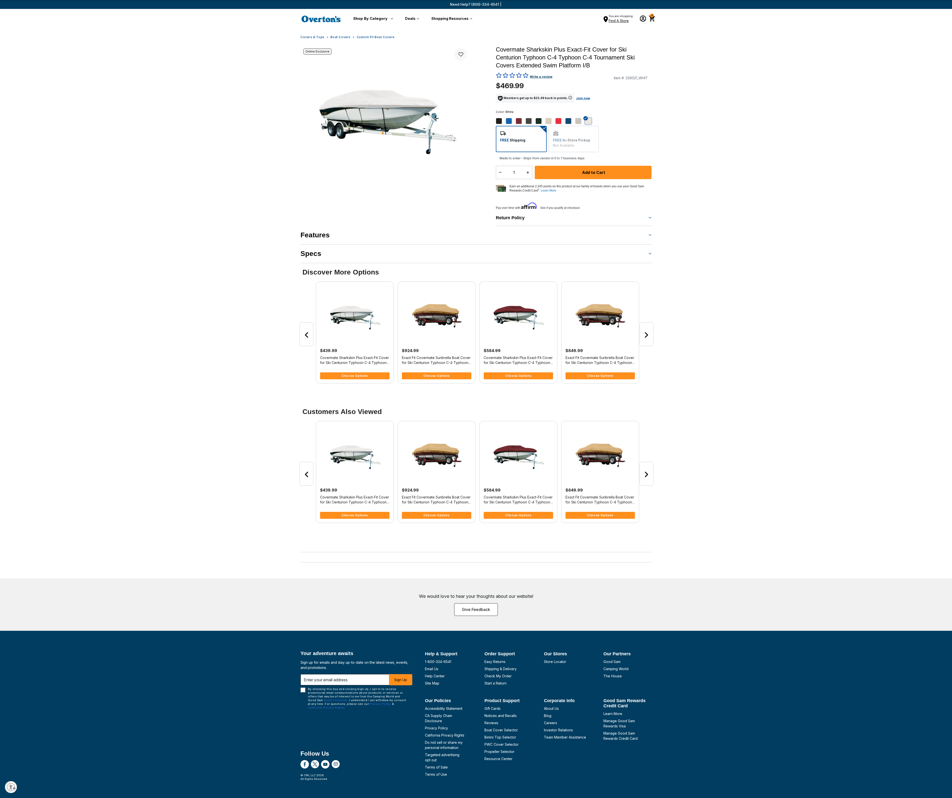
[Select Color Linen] (550, 121)
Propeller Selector (499, 751)
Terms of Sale (436, 767)
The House (612, 676)
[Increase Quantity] (529, 172)
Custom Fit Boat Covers (376, 37)
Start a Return (495, 683)
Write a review (541, 77)
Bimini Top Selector (500, 737)
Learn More (612, 714)
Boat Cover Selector (501, 730)
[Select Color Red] (560, 121)
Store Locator (555, 662)
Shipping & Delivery (500, 669)
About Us (551, 708)
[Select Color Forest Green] (540, 121)
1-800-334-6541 (438, 662)
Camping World (615, 669)
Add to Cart (593, 172)
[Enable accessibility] (11, 787)
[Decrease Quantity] (499, 172)
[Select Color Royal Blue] (570, 121)
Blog (547, 716)
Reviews (491, 723)
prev (306, 334)
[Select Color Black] (501, 121)
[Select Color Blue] (511, 121)
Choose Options (355, 376)
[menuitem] (372, 19)
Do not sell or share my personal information (444, 745)
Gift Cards (492, 708)
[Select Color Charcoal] (531, 121)
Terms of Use (436, 774)
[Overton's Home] (321, 19)
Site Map (432, 683)
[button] (372, 19)
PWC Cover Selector (501, 744)
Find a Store (619, 21)
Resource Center (498, 759)
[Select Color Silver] (580, 121)
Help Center (435, 676)
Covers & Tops (312, 37)
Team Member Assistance (565, 737)
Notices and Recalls (500, 716)
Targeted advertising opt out (442, 757)
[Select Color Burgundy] (521, 121)
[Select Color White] (590, 121)
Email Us (431, 669)
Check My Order (498, 676)
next (647, 334)
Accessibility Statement (443, 708)
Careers (550, 723)
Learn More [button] (548, 190)
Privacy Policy (436, 728)
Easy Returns (495, 662)
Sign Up (400, 680)
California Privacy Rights (444, 735)
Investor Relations (558, 730)
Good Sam (612, 662)
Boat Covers (340, 37)
